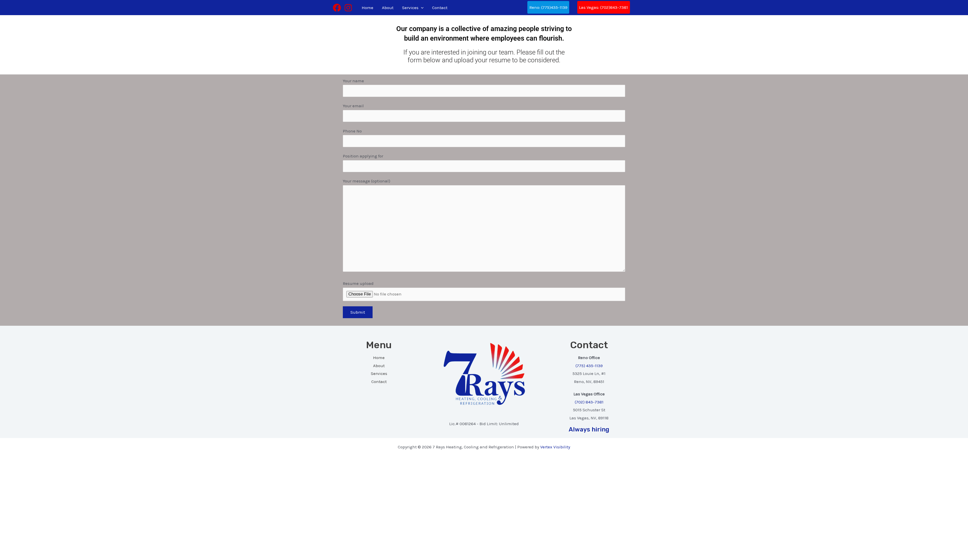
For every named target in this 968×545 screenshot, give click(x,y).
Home (367, 7)
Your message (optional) (366, 180)
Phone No (352, 130)
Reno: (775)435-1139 (548, 7)
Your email (353, 105)
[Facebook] (337, 8)
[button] (421, 7)
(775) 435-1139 (589, 365)
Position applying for (363, 155)
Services (410, 7)
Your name (353, 80)
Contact (439, 7)
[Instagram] (348, 8)
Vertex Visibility (555, 446)
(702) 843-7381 (589, 401)
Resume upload (358, 283)
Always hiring (589, 429)
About (388, 7)
